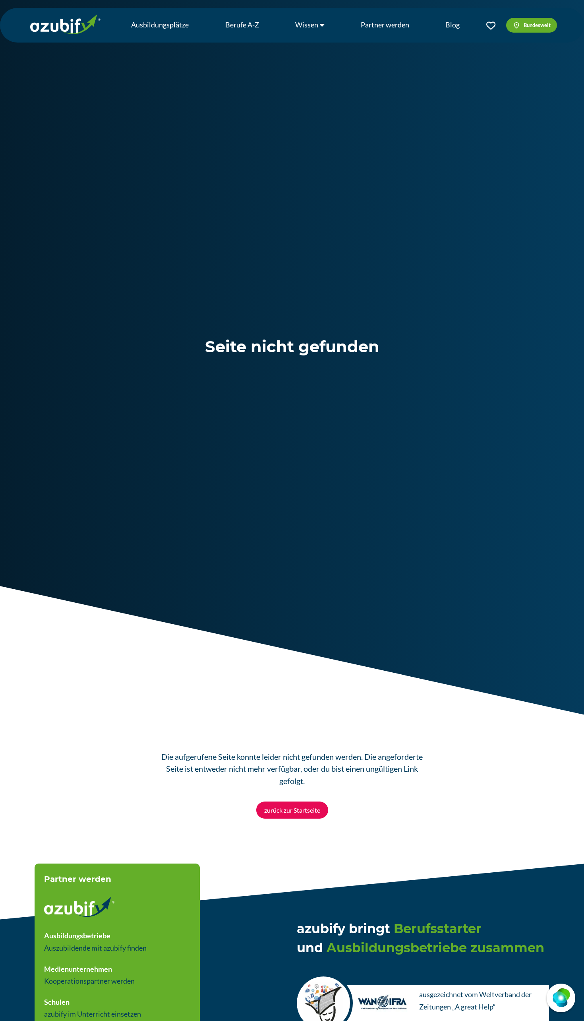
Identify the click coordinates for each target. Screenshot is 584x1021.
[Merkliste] (491, 25)
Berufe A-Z (242, 24)
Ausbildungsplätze (160, 24)
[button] (531, 25)
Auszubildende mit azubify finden (95, 947)
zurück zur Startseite (292, 810)
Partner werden (385, 24)
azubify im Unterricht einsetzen (92, 1013)
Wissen (306, 24)
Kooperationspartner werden (89, 980)
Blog (452, 24)
